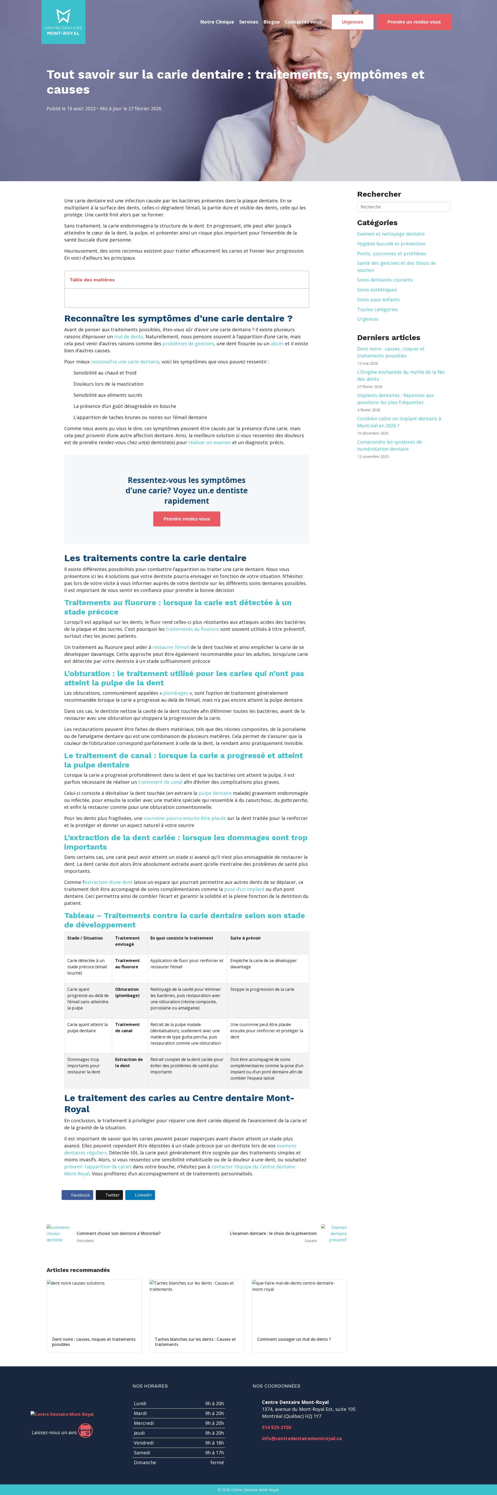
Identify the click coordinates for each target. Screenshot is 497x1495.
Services (248, 22)
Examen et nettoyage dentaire (391, 234)
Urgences (367, 319)
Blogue (271, 22)
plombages (175, 693)
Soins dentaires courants (385, 280)
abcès (277, 343)
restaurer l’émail (170, 647)
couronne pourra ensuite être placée (185, 818)
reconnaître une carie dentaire (125, 361)
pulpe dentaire (215, 793)
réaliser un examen (209, 442)
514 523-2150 (276, 1427)
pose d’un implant (244, 889)
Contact (303, 22)
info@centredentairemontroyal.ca (302, 1438)
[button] (302, 280)
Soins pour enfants (378, 299)
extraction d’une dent (109, 882)
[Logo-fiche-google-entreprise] (85, 1430)
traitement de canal (160, 782)
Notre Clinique (217, 22)
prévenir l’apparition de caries (97, 1166)
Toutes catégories (377, 309)
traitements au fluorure (192, 629)
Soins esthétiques (377, 290)
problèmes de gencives (188, 343)
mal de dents (128, 336)
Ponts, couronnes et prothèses (391, 253)
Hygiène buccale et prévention (391, 243)
